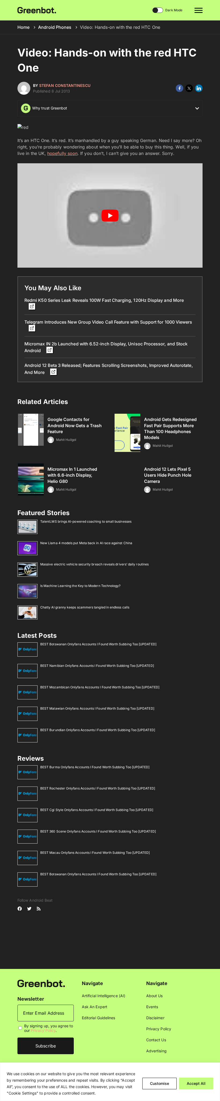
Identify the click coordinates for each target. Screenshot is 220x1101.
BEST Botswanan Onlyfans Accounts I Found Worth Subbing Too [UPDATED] (98, 644)
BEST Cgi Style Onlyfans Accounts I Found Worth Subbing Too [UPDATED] (96, 810)
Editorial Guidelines (98, 1017)
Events (152, 1006)
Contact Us (156, 1040)
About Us (154, 995)
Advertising (156, 1051)
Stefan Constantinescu (64, 85)
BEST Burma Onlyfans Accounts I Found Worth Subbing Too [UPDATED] (94, 767)
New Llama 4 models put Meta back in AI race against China (86, 543)
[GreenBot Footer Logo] (41, 983)
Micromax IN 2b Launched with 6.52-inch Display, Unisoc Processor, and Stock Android (106, 347)
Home (23, 27)
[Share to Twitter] (189, 88)
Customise (159, 1083)
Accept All (196, 1083)
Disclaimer (155, 1017)
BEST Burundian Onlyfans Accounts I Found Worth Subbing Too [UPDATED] (97, 730)
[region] (110, 1082)
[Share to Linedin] (199, 88)
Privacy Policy (43, 1030)
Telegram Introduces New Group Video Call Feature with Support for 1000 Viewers (108, 322)
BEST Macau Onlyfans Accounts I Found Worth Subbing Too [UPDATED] (95, 853)
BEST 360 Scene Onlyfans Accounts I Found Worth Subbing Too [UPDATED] (98, 831)
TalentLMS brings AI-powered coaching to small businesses (85, 521)
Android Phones (54, 27)
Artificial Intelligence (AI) (103, 995)
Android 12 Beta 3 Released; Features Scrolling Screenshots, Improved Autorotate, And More (108, 369)
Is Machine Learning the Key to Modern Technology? (80, 586)
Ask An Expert (94, 1006)
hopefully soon (62, 153)
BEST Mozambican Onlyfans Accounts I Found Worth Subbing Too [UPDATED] (99, 687)
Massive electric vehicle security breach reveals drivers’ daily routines (94, 564)
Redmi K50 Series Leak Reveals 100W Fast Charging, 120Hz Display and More (104, 300)
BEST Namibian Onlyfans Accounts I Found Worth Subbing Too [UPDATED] (97, 666)
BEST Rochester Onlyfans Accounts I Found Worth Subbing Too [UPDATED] (97, 788)
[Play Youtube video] (110, 215)
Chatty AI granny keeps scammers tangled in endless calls (84, 607)
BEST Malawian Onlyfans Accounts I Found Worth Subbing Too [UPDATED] (97, 708)
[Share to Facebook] (179, 88)
